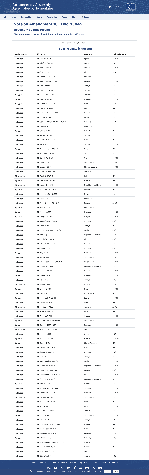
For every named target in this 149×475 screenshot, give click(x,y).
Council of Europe (38, 462)
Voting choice (21, 54)
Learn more (97, 471)
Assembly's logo (98, 462)
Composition (26, 17)
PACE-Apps (115, 7)
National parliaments (58, 462)
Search (87, 17)
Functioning (52, 17)
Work (39, 17)
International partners (79, 462)
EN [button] (104, 7)
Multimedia (113, 462)
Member (41, 54)
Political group (119, 54)
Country (88, 54)
